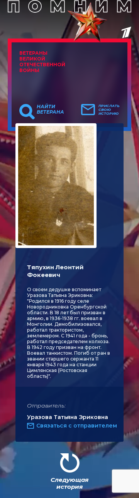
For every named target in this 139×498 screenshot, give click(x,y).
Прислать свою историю (109, 110)
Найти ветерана (50, 109)
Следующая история (69, 483)
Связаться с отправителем (76, 425)
